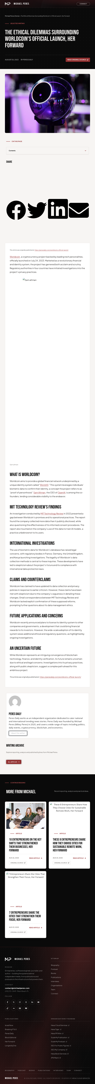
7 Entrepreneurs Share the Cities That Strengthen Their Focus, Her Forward (25, 916)
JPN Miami (55, 1058)
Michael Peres (22, 3)
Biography (55, 965)
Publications (56, 977)
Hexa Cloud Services (59, 1025)
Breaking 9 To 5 (11, 1029)
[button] (85, 150)
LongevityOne (10, 1046)
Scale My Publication (59, 1037)
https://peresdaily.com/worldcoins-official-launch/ (51, 250)
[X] (13, 1002)
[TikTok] (7, 1008)
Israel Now (9, 1025)
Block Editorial (10, 1037)
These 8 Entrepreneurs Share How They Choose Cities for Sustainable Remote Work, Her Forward (69, 845)
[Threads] (26, 1002)
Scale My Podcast (58, 1041)
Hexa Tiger (55, 1029)
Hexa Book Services (59, 1054)
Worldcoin (15, 256)
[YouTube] (38, 1002)
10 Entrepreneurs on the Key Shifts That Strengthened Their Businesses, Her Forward (25, 845)
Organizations (56, 985)
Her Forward (10, 1041)
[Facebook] (7, 1002)
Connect (54, 993)
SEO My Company (58, 1050)
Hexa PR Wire (56, 1033)
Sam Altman (39, 492)
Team (53, 989)
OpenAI (61, 492)
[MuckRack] (19, 1008)
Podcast (54, 969)
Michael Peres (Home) (12, 16)
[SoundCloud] (13, 1008)
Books (53, 973)
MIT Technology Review (52, 513)
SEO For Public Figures (60, 1046)
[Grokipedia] (26, 1008)
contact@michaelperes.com (17, 988)
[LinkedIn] (32, 1002)
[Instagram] (19, 1002)
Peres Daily (9, 1033)
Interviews (55, 981)
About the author (18, 733)
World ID (44, 485)
